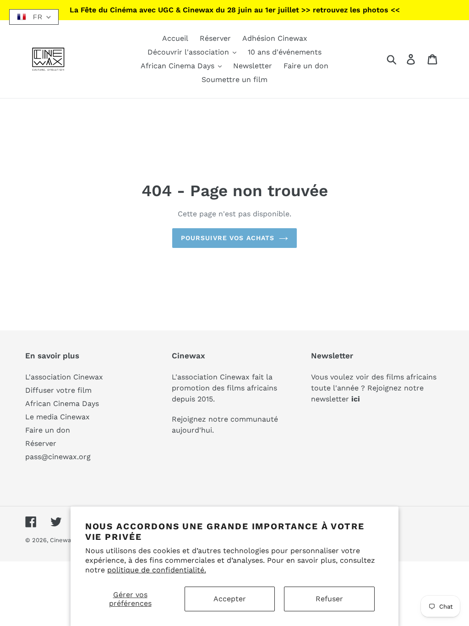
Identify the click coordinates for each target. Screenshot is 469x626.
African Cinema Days (62, 403)
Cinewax (62, 540)
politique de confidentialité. (156, 570)
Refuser (329, 598)
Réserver (40, 443)
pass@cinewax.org (58, 456)
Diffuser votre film (58, 390)
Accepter (229, 598)
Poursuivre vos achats (228, 238)
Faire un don (47, 430)
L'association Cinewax (64, 377)
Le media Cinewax (57, 416)
